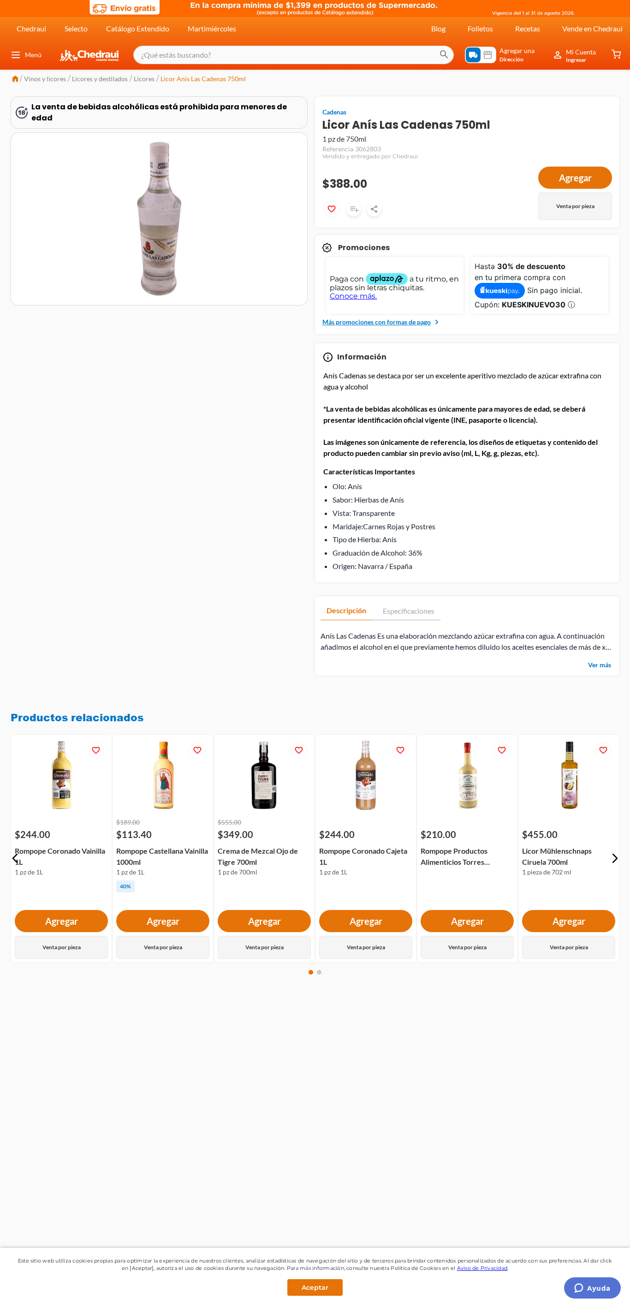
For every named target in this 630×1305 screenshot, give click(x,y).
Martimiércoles (212, 28)
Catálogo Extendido (137, 28)
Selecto (76, 28)
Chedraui (31, 28)
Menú (33, 55)
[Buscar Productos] (444, 55)
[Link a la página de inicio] (15, 79)
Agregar (575, 177)
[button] (15, 858)
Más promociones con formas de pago (376, 322)
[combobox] (293, 55)
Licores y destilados (100, 79)
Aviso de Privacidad (482, 1268)
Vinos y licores (45, 79)
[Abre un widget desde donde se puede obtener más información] (592, 1288)
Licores (144, 79)
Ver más (599, 665)
